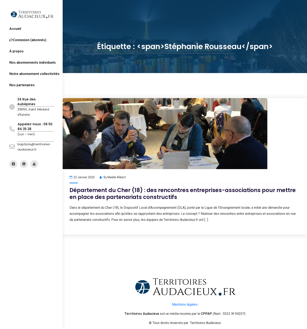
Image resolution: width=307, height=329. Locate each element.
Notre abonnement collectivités (34, 74)
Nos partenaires (22, 85)
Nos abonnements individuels (32, 63)
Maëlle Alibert (117, 177)
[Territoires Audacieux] (31, 14)
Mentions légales (185, 304)
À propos (16, 51)
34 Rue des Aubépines (26, 101)
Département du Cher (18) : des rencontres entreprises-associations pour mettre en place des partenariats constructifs (183, 193)
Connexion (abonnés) (29, 40)
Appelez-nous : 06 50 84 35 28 (35, 126)
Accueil (15, 29)
